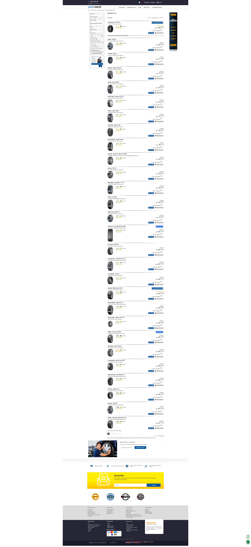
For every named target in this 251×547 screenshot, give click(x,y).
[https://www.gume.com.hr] (131, 542)
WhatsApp (93, 3)
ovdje (147, 530)
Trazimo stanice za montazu (151, 524)
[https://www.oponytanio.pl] (126, 542)
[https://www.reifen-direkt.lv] (136, 542)
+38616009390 (94, 1)
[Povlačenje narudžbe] (142, 2)
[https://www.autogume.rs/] (137, 542)
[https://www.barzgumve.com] (130, 542)
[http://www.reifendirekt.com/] (139, 542)
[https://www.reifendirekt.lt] (134, 542)
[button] (248, 536)
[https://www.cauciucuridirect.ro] (127, 542)
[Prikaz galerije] (163, 18)
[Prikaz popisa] (161, 18)
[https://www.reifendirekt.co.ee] (133, 542)
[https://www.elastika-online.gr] (128, 542)
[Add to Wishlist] (161, 31)
